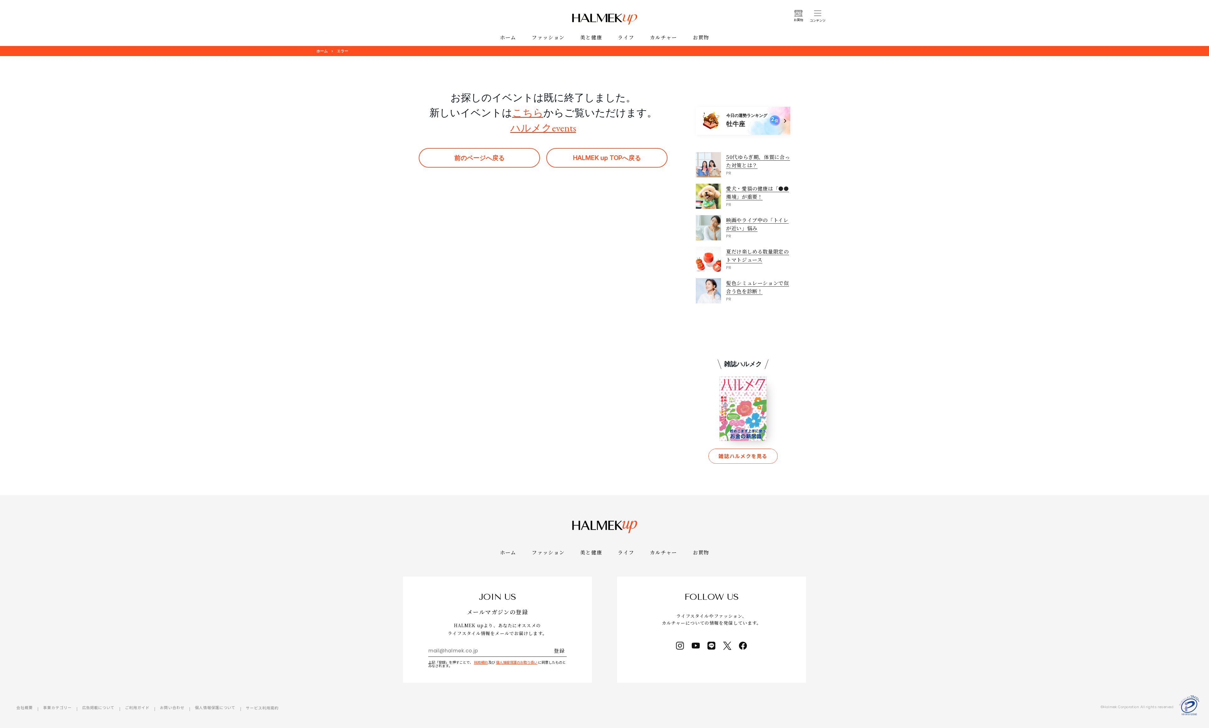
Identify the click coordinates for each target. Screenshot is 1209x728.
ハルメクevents (543, 128)
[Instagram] (680, 646)
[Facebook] (743, 646)
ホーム (508, 37)
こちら (527, 112)
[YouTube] (696, 646)
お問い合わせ (172, 707)
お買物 (701, 37)
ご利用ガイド (137, 707)
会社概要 (24, 707)
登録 (559, 650)
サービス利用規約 (262, 707)
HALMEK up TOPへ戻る (607, 158)
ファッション (548, 37)
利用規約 (481, 662)
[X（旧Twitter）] (727, 646)
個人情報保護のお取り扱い (516, 662)
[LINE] (711, 646)
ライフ (626, 37)
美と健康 (591, 37)
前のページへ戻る (479, 158)
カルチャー (663, 37)
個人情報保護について (215, 707)
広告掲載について (98, 707)
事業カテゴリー (57, 707)
